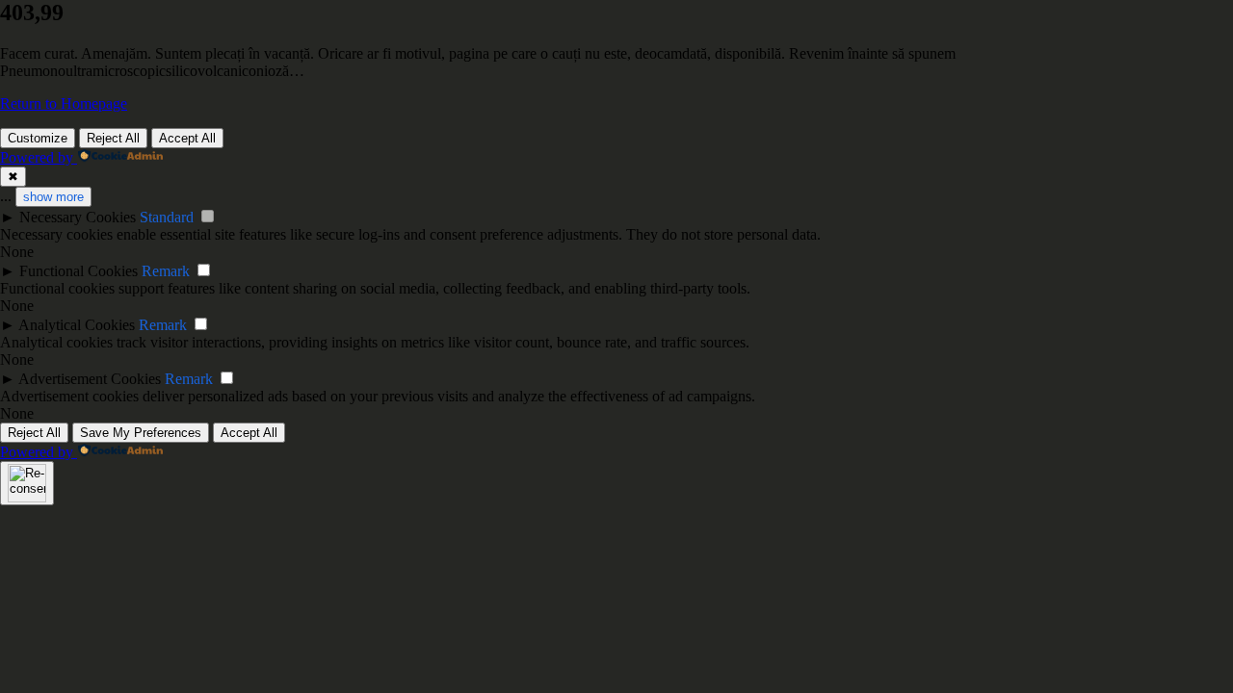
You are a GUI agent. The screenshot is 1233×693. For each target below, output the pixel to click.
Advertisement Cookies (89, 379)
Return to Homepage (63, 103)
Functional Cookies (78, 271)
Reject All (113, 138)
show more (53, 197)
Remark (166, 271)
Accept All (187, 138)
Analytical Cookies (76, 325)
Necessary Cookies (77, 217)
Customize (37, 138)
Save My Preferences (140, 432)
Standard (167, 217)
